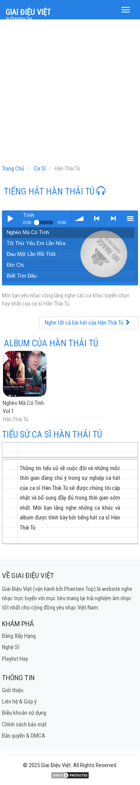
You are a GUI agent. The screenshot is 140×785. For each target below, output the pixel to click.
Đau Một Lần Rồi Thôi (31, 254)
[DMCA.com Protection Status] (70, 775)
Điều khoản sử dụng (24, 712)
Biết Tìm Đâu (22, 276)
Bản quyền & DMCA (23, 735)
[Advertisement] (70, 94)
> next (113, 218)
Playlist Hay (15, 658)
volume (80, 218)
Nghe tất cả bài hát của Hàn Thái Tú (84, 322)
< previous (96, 218)
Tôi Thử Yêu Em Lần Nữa (36, 243)
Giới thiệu (12, 690)
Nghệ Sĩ (10, 647)
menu (130, 218)
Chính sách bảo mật (24, 724)
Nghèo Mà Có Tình (28, 232)
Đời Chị (15, 265)
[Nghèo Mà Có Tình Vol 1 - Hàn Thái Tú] (25, 374)
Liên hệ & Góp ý (19, 701)
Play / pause (10, 218)
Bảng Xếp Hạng (19, 635)
